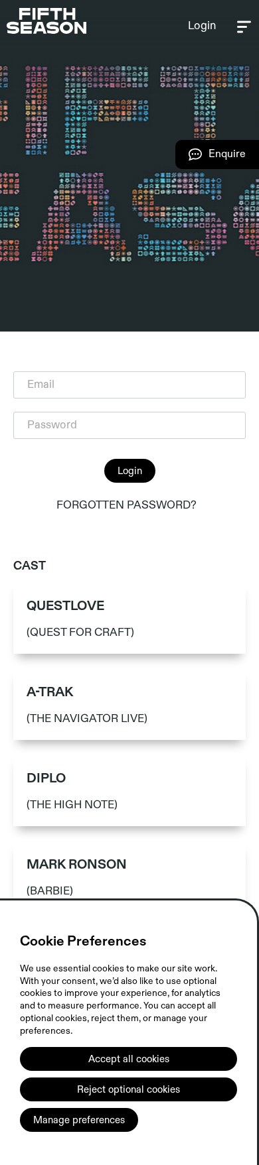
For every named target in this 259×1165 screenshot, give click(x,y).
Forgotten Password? (126, 505)
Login (202, 26)
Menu (244, 26)
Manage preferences (79, 1120)
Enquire (210, 158)
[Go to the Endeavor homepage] (46, 21)
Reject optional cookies (128, 1089)
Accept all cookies (128, 1059)
